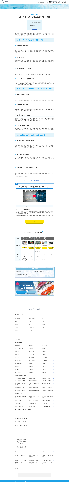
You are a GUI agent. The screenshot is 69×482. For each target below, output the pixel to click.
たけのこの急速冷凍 (44, 355)
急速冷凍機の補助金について (19, 404)
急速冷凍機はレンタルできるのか (46, 401)
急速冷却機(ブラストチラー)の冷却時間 (21, 437)
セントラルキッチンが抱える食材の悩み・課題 (34, 384)
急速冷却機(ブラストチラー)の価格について (34, 461)
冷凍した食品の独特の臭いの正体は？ (20, 380)
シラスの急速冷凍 (31, 348)
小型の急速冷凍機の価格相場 (19, 398)
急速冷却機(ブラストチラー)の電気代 (33, 453)
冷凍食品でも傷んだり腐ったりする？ (33, 380)
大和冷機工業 (43, 324)
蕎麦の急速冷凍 (17, 355)
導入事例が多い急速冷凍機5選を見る (34, 180)
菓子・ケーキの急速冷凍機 (18, 372)
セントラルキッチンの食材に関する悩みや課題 (35, 22)
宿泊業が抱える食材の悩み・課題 (19, 387)
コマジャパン (17, 327)
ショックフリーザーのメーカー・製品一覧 (21, 425)
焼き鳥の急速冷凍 (44, 351)
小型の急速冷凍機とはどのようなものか (34, 401)
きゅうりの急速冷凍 (31, 357)
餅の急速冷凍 (43, 358)
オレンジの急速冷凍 (31, 355)
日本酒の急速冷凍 (44, 363)
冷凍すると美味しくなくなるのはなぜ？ (47, 380)
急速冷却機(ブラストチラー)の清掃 (46, 460)
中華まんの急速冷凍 (31, 351)
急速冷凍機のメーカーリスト (42, 2)
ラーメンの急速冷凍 (17, 364)
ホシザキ (16, 330)
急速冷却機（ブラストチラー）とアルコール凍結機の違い (34, 456)
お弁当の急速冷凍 (31, 364)
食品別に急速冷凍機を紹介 (56, 2)
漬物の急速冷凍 (31, 363)
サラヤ (16, 321)
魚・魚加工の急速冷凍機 (45, 370)
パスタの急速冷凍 (44, 354)
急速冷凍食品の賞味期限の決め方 (46, 406)
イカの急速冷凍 (17, 352)
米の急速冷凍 (17, 370)
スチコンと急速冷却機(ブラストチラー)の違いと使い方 (21, 442)
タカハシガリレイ (17, 318)
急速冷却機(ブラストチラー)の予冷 (33, 450)
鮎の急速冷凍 (43, 348)
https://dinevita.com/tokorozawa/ (24, 176)
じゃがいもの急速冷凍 (18, 360)
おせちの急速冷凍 (17, 367)
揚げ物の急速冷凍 (44, 361)
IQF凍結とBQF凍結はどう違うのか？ (33, 403)
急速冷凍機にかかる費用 (32, 406)
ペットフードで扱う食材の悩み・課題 (46, 382)
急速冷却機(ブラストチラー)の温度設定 (20, 455)
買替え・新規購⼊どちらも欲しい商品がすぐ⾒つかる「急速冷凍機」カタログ (59, 1)
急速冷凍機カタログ (19, 271)
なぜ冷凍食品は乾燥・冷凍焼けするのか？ (20, 382)
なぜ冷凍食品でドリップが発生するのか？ (47, 387)
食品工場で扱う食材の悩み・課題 (46, 378)
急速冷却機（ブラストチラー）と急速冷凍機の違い (47, 456)
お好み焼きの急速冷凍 (45, 349)
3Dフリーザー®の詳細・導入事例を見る (34, 221)
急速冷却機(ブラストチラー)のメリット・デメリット (20, 463)
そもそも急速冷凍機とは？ (45, 403)
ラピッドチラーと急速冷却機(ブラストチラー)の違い (47, 451)
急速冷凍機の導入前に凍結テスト (19, 400)
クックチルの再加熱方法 (20, 443)
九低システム (30, 324)
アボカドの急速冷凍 (17, 357)
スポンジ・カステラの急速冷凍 (19, 348)
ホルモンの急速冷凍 (44, 345)
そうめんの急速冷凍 (31, 354)
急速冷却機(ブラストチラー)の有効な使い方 (47, 463)
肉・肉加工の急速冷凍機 (32, 370)
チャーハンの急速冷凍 (31, 361)
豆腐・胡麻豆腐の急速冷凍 (18, 363)
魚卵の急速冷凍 (17, 361)
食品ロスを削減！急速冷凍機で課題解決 (47, 398)
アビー (43, 327)
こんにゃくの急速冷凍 (45, 360)
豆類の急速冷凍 (44, 366)
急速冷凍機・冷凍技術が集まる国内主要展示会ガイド (20, 397)
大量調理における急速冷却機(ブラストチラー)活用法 (21, 440)
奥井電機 (43, 321)
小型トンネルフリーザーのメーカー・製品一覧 (20, 421)
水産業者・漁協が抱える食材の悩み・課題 (47, 390)
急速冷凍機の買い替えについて (19, 406)
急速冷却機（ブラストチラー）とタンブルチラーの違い (20, 458)
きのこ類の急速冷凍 (17, 369)
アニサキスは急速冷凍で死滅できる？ (20, 401)
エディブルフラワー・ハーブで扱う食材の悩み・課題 (20, 384)
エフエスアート (31, 330)
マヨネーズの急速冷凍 (45, 357)
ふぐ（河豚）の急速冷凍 (32, 352)
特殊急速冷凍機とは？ (45, 404)
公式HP (25, 247)
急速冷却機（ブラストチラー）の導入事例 (20, 460)
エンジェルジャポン (31, 327)
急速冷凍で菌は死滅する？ (32, 378)
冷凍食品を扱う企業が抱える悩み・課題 (40, 271)
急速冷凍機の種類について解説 (19, 335)
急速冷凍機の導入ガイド (65, 2)
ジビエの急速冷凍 (44, 346)
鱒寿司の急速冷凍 (31, 349)
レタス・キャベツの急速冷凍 (32, 360)
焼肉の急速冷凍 (31, 345)
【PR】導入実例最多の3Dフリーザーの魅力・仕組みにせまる (23, 409)
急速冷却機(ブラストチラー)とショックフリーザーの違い (34, 463)
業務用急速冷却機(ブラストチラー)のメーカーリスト (22, 432)
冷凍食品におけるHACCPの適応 (46, 400)
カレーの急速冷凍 (44, 367)
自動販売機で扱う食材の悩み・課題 (33, 382)
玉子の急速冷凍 (31, 367)
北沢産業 (16, 324)
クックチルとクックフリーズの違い (21, 447)
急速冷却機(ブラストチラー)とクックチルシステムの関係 (20, 435)
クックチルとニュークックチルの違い (21, 446)
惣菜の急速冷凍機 (44, 372)
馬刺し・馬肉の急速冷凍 (32, 346)
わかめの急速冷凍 (17, 345)
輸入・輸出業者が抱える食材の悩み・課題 (34, 390)
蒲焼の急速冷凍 (17, 351)
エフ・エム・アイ (44, 330)
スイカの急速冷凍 (31, 358)
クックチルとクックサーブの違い (21, 448)
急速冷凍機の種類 (49, 2)
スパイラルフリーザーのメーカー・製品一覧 (21, 413)
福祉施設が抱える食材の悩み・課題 (33, 387)
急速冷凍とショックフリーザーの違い (33, 400)
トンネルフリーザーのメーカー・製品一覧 (21, 418)
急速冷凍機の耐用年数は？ (32, 404)
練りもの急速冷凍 (31, 366)
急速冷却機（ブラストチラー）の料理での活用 (20, 451)
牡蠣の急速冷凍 (17, 354)
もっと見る (34, 29)
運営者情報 (16, 468)
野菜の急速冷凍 (44, 364)
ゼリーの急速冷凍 (17, 349)
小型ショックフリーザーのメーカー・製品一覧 (20, 428)
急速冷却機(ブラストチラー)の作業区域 (47, 453)
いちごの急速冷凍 (44, 352)
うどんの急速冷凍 (31, 369)
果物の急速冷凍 (44, 369)
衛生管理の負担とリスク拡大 (34, 26)
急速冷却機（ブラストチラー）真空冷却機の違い (34, 458)
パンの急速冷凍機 (31, 372)
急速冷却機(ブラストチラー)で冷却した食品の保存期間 (20, 453)
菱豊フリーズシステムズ (32, 318)
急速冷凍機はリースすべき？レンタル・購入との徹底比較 (34, 397)
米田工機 (43, 318)
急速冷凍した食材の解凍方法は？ (33, 398)
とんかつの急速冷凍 (17, 346)
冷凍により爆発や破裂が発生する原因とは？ (20, 379)
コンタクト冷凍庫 (17, 339)
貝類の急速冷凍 (17, 366)
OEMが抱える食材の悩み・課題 (46, 383)
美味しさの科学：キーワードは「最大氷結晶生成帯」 (47, 397)
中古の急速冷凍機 (17, 403)
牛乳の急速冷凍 (17, 358)
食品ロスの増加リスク (33, 25)
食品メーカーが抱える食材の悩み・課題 (21, 274)
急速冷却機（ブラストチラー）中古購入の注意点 (47, 458)
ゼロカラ (30, 321)
